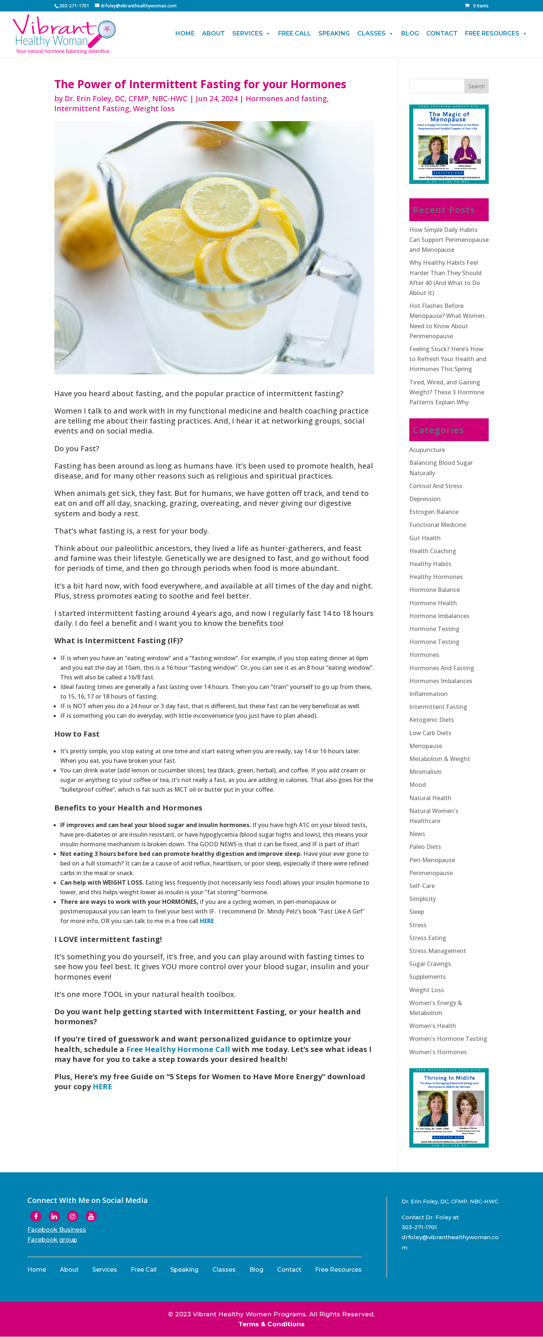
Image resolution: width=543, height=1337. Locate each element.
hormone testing (434, 629)
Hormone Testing (434, 642)
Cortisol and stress (435, 486)
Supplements (427, 977)
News (417, 834)
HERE (207, 921)
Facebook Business (56, 1229)
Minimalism (425, 772)
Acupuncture (427, 450)
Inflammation (428, 694)
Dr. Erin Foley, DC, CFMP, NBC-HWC (126, 98)
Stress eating (427, 938)
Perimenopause (431, 873)
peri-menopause (432, 860)
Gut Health (425, 538)
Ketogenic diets (431, 720)
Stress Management (437, 951)
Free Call (294, 33)
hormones (424, 655)
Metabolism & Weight (439, 759)
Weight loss (154, 108)
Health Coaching (432, 551)
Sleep (416, 912)
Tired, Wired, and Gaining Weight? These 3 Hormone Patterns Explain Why (446, 392)
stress (418, 925)
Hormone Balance (434, 590)
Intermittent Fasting (91, 108)
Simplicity (422, 899)
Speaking (334, 33)
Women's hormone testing (448, 1039)
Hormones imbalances (440, 681)
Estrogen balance (433, 512)
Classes (371, 33)
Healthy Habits (430, 564)
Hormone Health (433, 603)
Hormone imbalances (439, 616)
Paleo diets (425, 847)
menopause (425, 746)
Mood (417, 785)
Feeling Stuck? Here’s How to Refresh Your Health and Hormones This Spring (447, 359)
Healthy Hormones (436, 577)
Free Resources (492, 33)
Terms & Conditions (271, 1324)
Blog (410, 33)
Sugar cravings (430, 964)
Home (185, 33)
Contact (442, 33)
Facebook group (52, 1239)
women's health (432, 1026)
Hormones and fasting (286, 98)
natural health (430, 798)
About (213, 33)
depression (425, 499)
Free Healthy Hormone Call (178, 1049)
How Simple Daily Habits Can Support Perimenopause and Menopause (449, 240)
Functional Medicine (437, 525)
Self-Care (422, 886)
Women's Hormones (438, 1052)
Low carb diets (430, 733)
